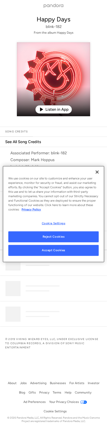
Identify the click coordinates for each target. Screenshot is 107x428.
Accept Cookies (53, 250)
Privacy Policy (31, 209)
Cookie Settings (53, 223)
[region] (53, 214)
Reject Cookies (54, 236)
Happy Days (53, 19)
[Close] (97, 172)
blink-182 (54, 26)
